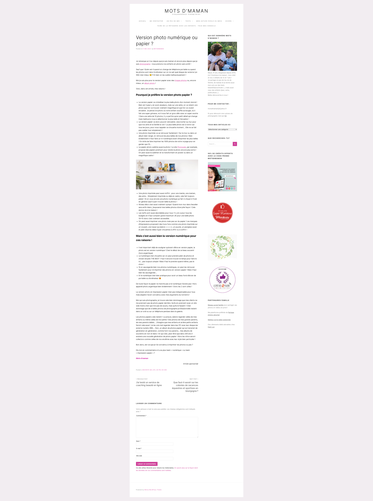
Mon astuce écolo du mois (209, 21)
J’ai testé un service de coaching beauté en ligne (149, 382)
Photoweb (181, 147)
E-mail (139, 448)
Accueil (142, 21)
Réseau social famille (215, 305)
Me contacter (156, 21)
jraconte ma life (148, 370)
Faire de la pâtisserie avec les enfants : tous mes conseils (186, 26)
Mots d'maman (186, 11)
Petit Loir (211, 327)
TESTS (188, 21)
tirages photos (181, 80)
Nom (138, 441)
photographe (145, 64)
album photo (149, 83)
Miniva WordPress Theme (152, 489)
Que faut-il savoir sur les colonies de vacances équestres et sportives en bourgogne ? (185, 385)
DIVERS (229, 21)
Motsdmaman (159, 49)
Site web (139, 456)
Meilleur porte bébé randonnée (219, 320)
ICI (226, 116)
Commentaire (141, 415)
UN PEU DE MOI (173, 21)
